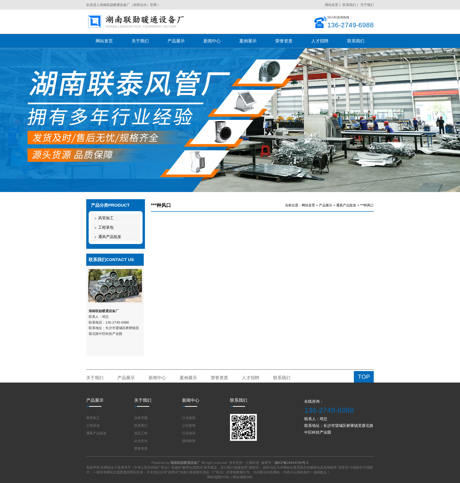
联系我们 (349, 5)
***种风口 (367, 205)
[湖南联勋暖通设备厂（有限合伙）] (136, 22)
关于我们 (367, 5)
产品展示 (325, 205)
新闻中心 (157, 377)
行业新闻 (189, 418)
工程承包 (106, 227)
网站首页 (331, 5)
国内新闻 (189, 441)
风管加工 (106, 218)
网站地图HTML (218, 477)
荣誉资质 (219, 377)
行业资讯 (189, 433)
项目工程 (141, 433)
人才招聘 (250, 377)
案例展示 (188, 377)
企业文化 (141, 441)
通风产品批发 (346, 205)
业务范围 (141, 418)
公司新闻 (189, 425)
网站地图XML (243, 477)
